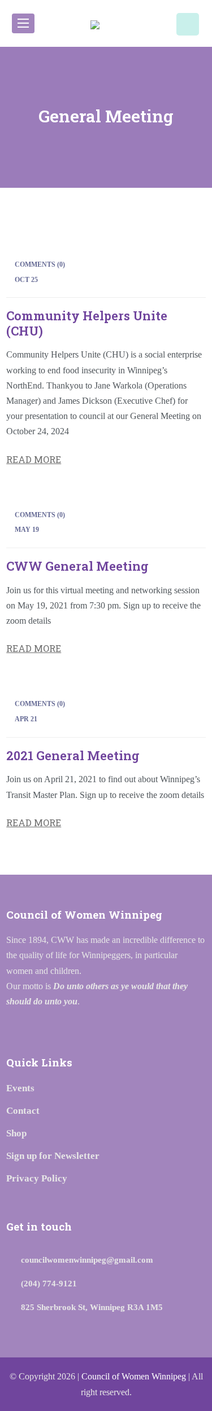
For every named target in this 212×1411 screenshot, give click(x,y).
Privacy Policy (36, 1178)
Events (20, 1088)
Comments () (40, 264)
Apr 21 (26, 719)
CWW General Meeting (77, 566)
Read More (33, 459)
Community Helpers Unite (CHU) (86, 322)
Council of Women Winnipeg (133, 1376)
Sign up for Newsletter (52, 1155)
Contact (23, 1110)
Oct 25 (26, 280)
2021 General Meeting (73, 755)
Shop (16, 1133)
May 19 (27, 529)
